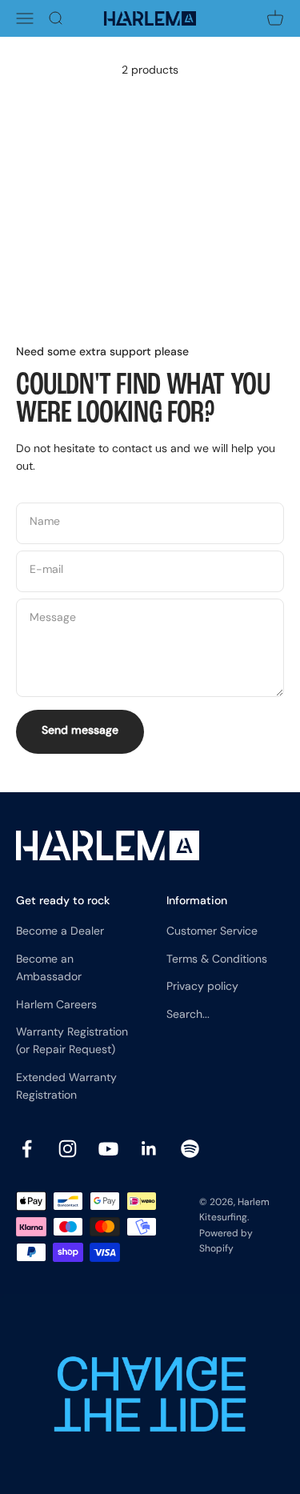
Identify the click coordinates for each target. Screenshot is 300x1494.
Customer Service (212, 932)
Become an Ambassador (49, 968)
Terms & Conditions (216, 960)
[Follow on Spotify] (190, 1149)
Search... (188, 1015)
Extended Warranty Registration (66, 1087)
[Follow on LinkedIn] (149, 1149)
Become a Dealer (60, 932)
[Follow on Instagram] (67, 1149)
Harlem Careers (56, 1005)
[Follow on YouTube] (108, 1149)
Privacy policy (202, 987)
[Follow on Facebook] (27, 1149)
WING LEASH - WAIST (67, 265)
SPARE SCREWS (212, 254)
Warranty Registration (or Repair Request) (72, 1041)
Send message (80, 731)
